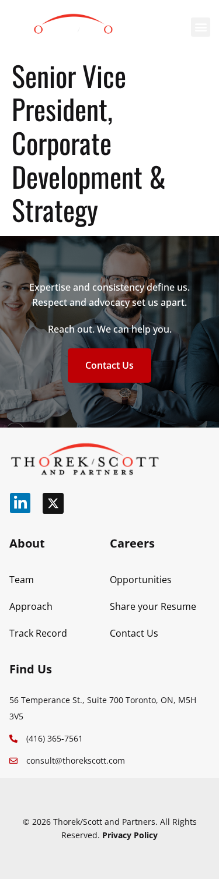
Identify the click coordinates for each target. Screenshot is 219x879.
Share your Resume (153, 606)
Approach (31, 606)
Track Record (38, 633)
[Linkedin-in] (20, 503)
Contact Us (134, 633)
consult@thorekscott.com (75, 760)
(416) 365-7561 (54, 738)
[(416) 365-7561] (13, 739)
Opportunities (141, 579)
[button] (200, 27)
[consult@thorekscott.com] (13, 761)
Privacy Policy (130, 835)
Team (21, 579)
